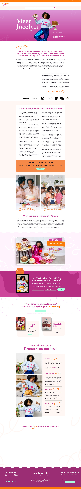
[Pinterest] (9, 481)
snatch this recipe (34, 449)
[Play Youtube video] (40, 250)
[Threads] (15, 481)
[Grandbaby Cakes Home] (5, 4)
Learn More (55, 332)
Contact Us (40, 168)
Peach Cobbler (55, 367)
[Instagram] (8, 481)
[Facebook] (6, 481)
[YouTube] (12, 481)
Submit (61, 289)
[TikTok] (14, 481)
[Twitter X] (11, 481)
